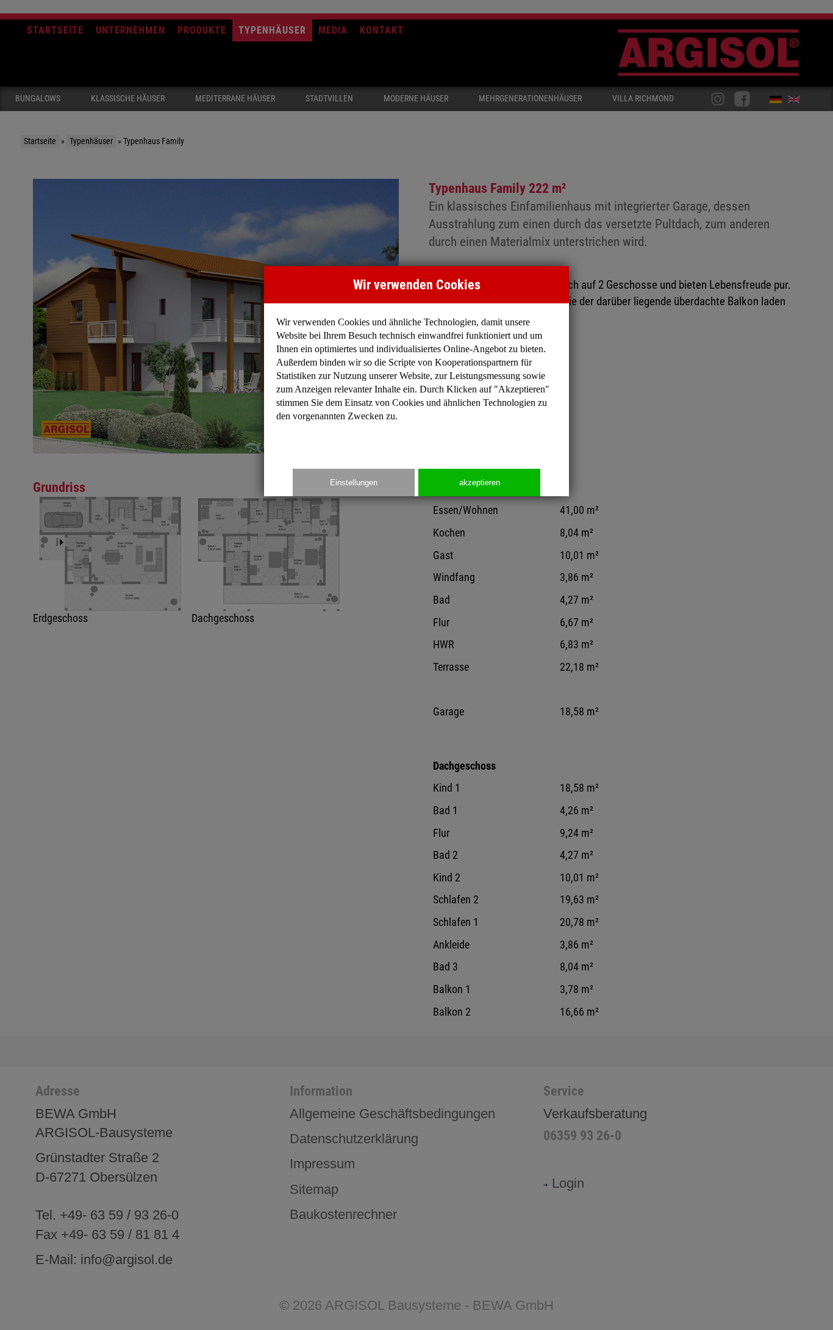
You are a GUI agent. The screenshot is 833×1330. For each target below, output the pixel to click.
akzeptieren (479, 482)
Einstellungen (353, 482)
